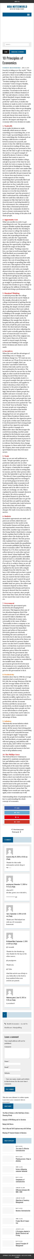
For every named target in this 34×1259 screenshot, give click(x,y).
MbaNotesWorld (15, 67)
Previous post (18, 829)
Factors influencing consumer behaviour (21, 1170)
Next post (15, 832)
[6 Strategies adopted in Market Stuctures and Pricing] (8, 1233)
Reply (8, 859)
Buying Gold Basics (8, 1124)
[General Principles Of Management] (8, 1245)
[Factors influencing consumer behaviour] (8, 1171)
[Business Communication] (8, 1212)
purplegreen (9, 884)
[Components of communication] (8, 1181)
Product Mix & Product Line (22, 1222)
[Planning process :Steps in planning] (8, 1161)
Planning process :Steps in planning (23, 1160)
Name (6, 1061)
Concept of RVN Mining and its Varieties (14, 1120)
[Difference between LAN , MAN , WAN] (8, 1192)
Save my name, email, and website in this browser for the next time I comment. (16, 1081)
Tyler (7, 914)
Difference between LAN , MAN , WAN (23, 1191)
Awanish (8, 857)
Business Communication (23, 1211)
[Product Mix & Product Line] (8, 1223)
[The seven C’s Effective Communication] (8, 1150)
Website (7, 1073)
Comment (7, 1047)
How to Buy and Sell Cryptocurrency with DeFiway (17, 1128)
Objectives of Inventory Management (22, 1201)
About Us (17, 1)
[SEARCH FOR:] (17, 44)
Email (6, 1067)
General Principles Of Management (22, 1244)
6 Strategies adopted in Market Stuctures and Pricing (23, 1233)
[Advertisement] (17, 29)
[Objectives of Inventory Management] (8, 1202)
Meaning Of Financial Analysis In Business (15, 1133)
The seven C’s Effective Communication (22, 1149)
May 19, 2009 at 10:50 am (19, 857)
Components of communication (20, 1180)
